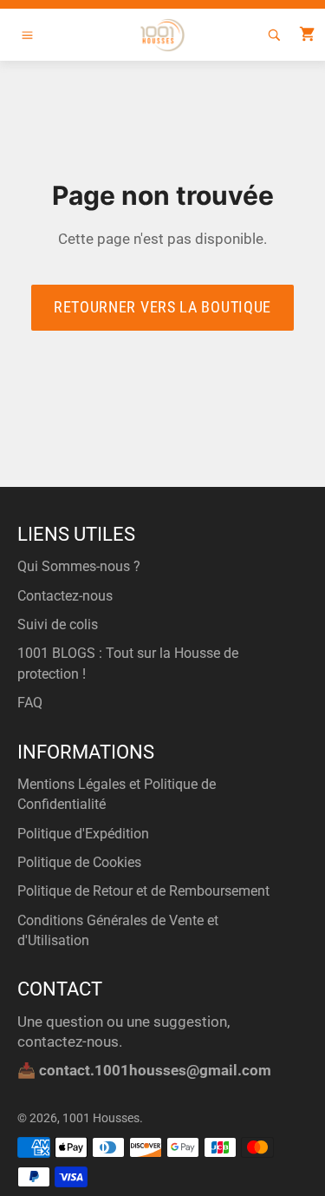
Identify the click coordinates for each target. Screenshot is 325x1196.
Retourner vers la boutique (162, 307)
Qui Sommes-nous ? (78, 566)
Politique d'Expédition (83, 833)
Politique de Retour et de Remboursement (143, 891)
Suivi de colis (57, 624)
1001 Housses (101, 1118)
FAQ (29, 702)
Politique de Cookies (79, 862)
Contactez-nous (65, 596)
